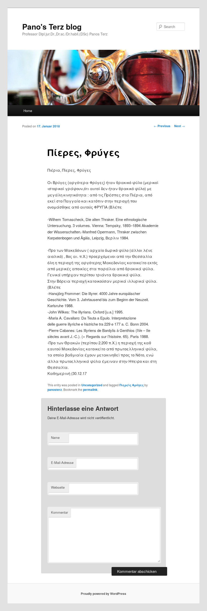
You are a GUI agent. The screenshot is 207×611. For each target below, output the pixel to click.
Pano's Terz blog (52, 26)
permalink (90, 389)
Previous (162, 126)
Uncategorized (91, 385)
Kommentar (59, 512)
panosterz (54, 389)
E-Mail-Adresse (62, 462)
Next (179, 126)
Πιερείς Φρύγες (131, 385)
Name (55, 437)
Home (27, 110)
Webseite (58, 487)
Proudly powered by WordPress (103, 593)
